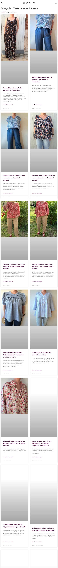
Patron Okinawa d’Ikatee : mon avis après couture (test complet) (14, 178)
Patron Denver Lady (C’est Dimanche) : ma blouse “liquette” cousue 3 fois (41, 443)
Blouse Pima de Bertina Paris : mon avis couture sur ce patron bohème (14, 443)
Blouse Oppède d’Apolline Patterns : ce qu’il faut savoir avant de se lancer (13, 355)
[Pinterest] (27, 3)
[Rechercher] (2, 3)
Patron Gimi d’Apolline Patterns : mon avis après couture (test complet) (43, 178)
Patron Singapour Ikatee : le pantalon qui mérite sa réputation (42, 80)
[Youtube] (29, 3)
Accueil (2, 12)
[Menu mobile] (56, 3)
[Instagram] (24, 3)
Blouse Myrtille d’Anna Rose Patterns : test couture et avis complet (42, 266)
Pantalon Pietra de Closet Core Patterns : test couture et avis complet (14, 266)
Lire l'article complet (8, 104)
